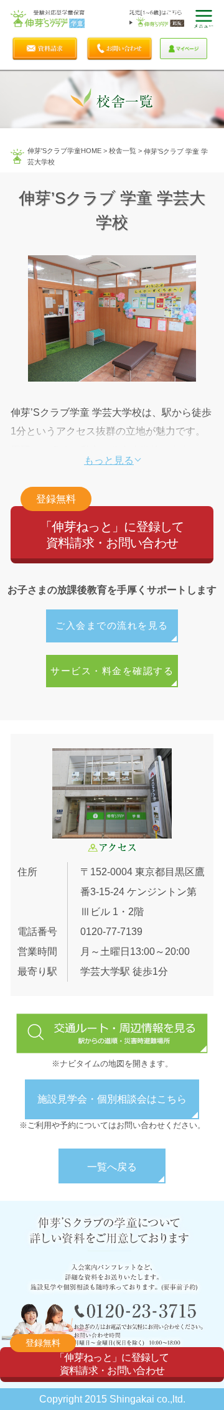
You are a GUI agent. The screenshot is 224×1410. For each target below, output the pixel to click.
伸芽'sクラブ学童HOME (64, 150)
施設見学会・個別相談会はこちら (112, 1099)
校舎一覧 (122, 150)
